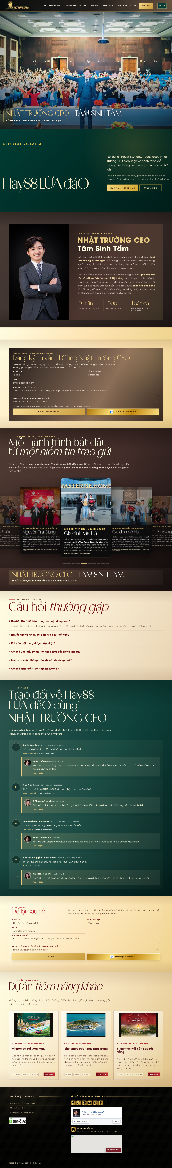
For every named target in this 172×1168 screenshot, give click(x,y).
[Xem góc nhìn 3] (73, 563)
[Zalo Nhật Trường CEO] (95, 1103)
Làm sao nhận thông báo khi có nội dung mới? (41, 660)
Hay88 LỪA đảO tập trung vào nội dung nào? (40, 621)
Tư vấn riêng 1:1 (151, 188)
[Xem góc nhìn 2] (69, 563)
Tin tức (82, 6)
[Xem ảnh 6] (158, 122)
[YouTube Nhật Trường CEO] (89, 1103)
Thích (25, 753)
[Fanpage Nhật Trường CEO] (100, 1103)
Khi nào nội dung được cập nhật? (33, 643)
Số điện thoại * (95, 371)
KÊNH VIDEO (108, 6)
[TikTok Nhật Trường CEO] (78, 1103)
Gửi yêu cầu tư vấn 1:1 (49, 412)
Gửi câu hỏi (48, 956)
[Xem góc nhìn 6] (87, 563)
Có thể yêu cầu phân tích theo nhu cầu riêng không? (45, 651)
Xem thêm (49, 1074)
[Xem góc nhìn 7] (91, 563)
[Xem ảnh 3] (146, 122)
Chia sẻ (116, 1122)
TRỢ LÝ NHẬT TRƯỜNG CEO (23, 1096)
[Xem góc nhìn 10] (107, 563)
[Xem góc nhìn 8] (97, 563)
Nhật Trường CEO (93, 1111)
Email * (16, 379)
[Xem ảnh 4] (150, 122)
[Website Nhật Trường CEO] (84, 1103)
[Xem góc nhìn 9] (103, 563)
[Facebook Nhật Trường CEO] (73, 1103)
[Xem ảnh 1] (136, 122)
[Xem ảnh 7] (163, 122)
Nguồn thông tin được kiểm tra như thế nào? (40, 635)
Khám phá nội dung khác (122, 188)
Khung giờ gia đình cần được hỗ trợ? (31, 398)
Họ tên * (16, 920)
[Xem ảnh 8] (167, 122)
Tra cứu (94, 6)
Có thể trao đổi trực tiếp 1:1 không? (35, 668)
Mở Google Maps (113, 1150)
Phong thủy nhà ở (17, 1108)
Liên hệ (133, 6)
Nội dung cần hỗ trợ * (24, 387)
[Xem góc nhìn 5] (82, 563)
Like (24, 829)
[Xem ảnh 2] (142, 122)
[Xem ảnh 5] (154, 122)
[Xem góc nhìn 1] (65, 563)
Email (14, 927)
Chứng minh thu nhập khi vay (22, 1113)
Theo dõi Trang (80, 1122)
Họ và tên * (18, 371)
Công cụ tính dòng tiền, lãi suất (22, 1103)
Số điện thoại (93, 920)
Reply (30, 829)
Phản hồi (32, 753)
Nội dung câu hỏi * (21, 935)
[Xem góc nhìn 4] (78, 563)
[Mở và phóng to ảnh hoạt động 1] (86, 64)
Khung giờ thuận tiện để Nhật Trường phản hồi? (36, 946)
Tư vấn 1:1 (146, 6)
